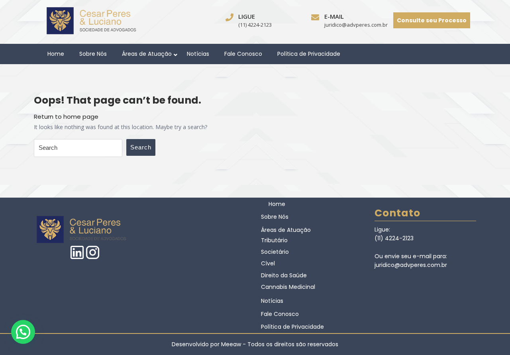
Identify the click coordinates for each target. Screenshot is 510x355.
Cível (268, 263)
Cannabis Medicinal (288, 287)
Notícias (198, 54)
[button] (23, 332)
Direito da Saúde (284, 275)
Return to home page (66, 116)
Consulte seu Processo (432, 20)
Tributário (274, 240)
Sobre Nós (93, 54)
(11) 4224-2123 (255, 24)
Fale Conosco (243, 54)
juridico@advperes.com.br (356, 24)
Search (140, 147)
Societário (275, 252)
